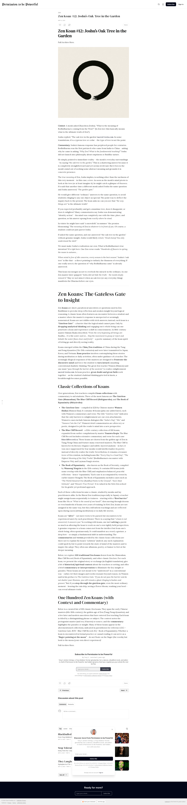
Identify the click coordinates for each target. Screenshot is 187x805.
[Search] (159, 4)
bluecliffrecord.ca (70, 439)
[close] (112, 729)
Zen (59, 12)
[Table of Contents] (2, 402)
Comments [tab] (62, 704)
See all (62, 775)
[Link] (55, 33)
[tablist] (66, 704)
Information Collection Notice (103, 765)
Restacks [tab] (71, 704)
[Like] (60, 25)
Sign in (180, 4)
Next (123, 690)
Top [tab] (60, 729)
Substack (167, 801)
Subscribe (171, 4)
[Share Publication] (163, 4)
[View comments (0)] (65, 25)
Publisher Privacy (21, 800)
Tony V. (68, 739)
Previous (65, 690)
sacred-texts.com (105, 137)
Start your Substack (89, 801)
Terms (14, 803)
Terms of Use (78, 765)
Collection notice (21, 803)
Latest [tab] (65, 729)
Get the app (101, 801)
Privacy (9, 803)
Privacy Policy (102, 763)
